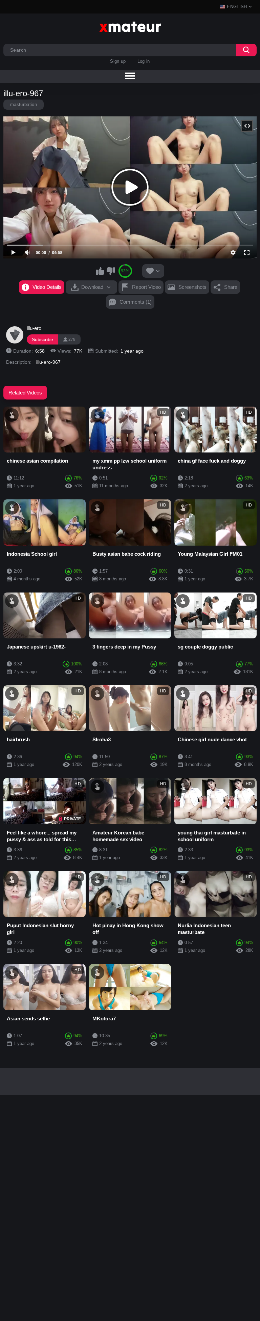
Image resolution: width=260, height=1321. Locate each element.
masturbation (23, 104)
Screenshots (192, 287)
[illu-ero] (14, 334)
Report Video (146, 287)
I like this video (100, 271)
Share (230, 287)
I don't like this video (110, 271)
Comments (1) (136, 302)
